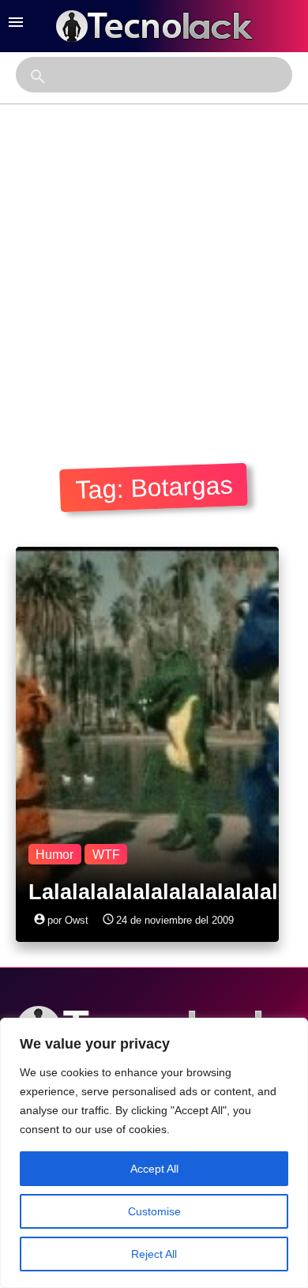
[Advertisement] (154, 266)
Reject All (154, 1254)
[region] (154, 1153)
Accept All (154, 1168)
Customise (154, 1211)
